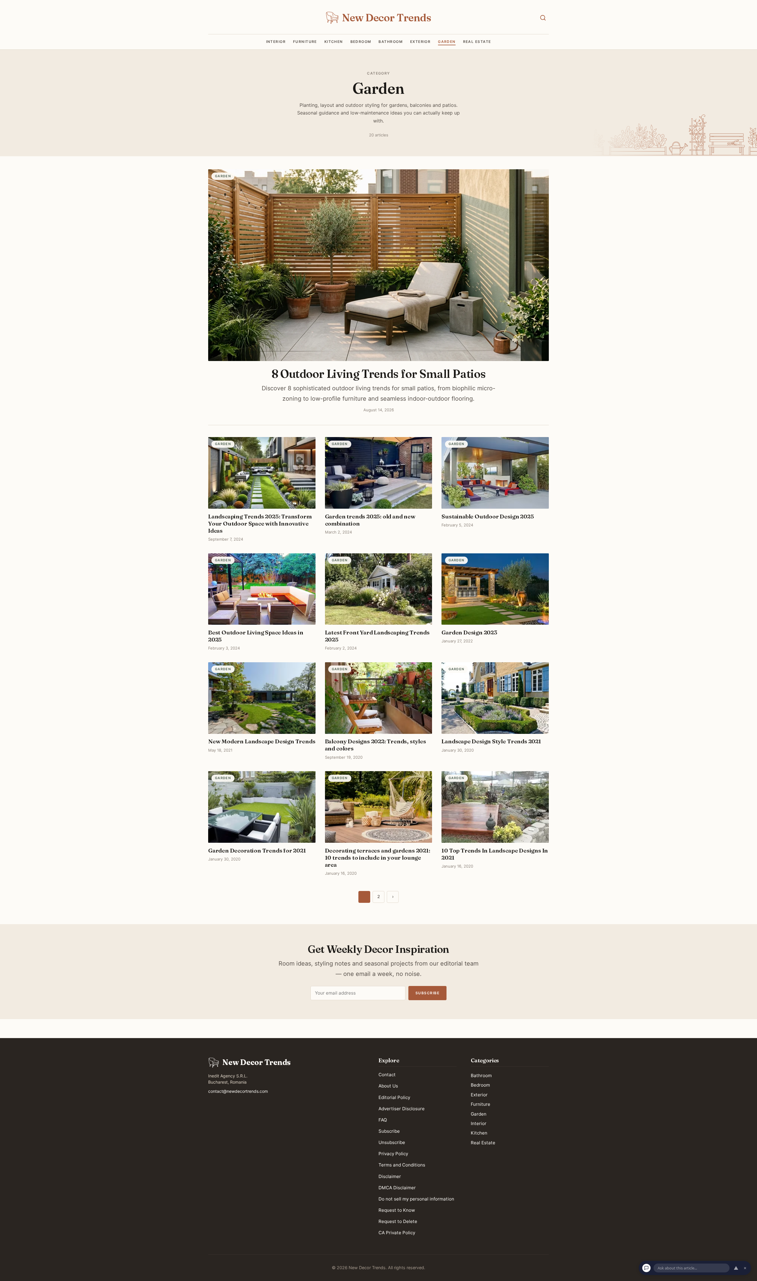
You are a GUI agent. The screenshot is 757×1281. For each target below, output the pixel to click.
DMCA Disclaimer (397, 1187)
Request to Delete (397, 1221)
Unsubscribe (391, 1142)
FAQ (382, 1120)
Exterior (420, 41)
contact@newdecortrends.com (238, 1091)
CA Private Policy (396, 1232)
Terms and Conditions (401, 1165)
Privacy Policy (393, 1153)
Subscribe (427, 993)
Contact (387, 1074)
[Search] (543, 18)
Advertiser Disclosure (401, 1108)
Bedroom (360, 41)
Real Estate (477, 41)
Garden (447, 41)
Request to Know (396, 1210)
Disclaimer (389, 1176)
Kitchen (333, 41)
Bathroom (390, 41)
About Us (388, 1086)
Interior (276, 41)
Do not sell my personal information (416, 1199)
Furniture (305, 41)
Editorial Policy (394, 1097)
